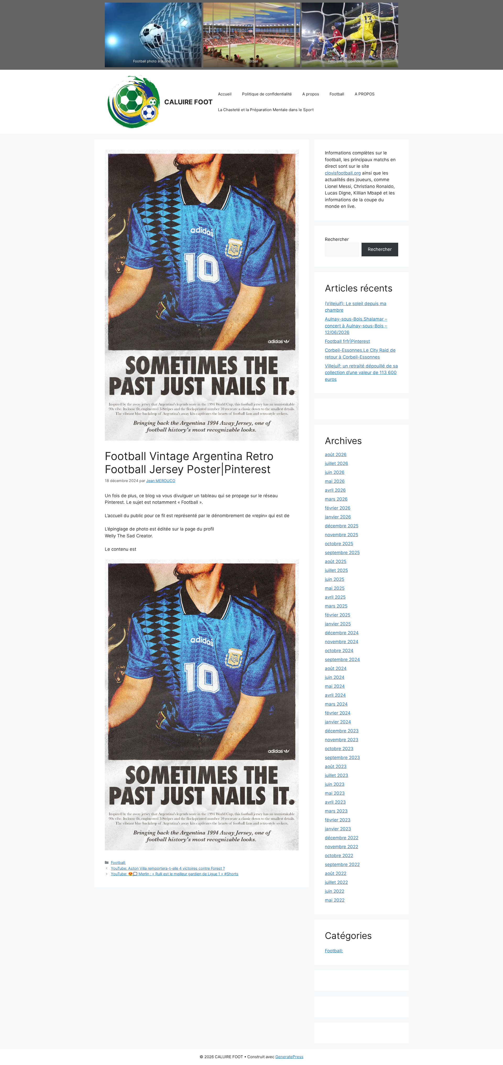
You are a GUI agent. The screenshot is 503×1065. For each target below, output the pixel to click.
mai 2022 (335, 900)
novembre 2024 (341, 641)
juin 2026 (335, 472)
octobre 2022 (339, 855)
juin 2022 (334, 891)
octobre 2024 (339, 650)
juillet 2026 (336, 463)
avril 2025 (335, 597)
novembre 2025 (341, 534)
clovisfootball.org (343, 173)
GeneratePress (289, 1056)
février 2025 (337, 615)
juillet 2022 (336, 882)
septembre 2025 (342, 552)
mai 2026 (335, 481)
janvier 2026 (338, 517)
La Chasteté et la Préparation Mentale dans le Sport (266, 109)
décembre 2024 (342, 632)
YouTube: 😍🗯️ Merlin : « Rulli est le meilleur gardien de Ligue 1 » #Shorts (174, 874)
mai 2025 (335, 588)
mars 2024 (336, 704)
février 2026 (338, 508)
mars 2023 (336, 811)
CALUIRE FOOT (188, 102)
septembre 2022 (342, 864)
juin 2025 (334, 579)
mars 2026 (336, 499)
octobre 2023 (339, 748)
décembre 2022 (341, 837)
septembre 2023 (342, 757)
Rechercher (337, 239)
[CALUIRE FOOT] (132, 101)
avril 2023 (335, 802)
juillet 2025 (336, 570)
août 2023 (336, 766)
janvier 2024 (338, 722)
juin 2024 (335, 677)
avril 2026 (335, 490)
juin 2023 (335, 784)
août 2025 (335, 561)
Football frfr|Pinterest (347, 341)
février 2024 (338, 713)
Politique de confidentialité (267, 93)
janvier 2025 (338, 623)
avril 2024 (335, 695)
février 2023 (338, 820)
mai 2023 (335, 793)
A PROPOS (365, 93)
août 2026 (336, 454)
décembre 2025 (341, 525)
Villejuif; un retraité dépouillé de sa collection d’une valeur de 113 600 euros (361, 372)
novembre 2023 (341, 739)
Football (337, 93)
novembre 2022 (341, 846)
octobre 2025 (339, 543)
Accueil (225, 93)
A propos (310, 93)
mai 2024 (335, 686)
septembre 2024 (342, 659)
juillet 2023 (336, 775)
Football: (118, 862)
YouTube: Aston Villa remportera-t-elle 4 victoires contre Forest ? (168, 868)
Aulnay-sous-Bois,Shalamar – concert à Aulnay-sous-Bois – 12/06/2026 (356, 325)
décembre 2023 (342, 730)
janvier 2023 (338, 828)
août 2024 (336, 668)
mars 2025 (336, 606)
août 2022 (335, 873)
